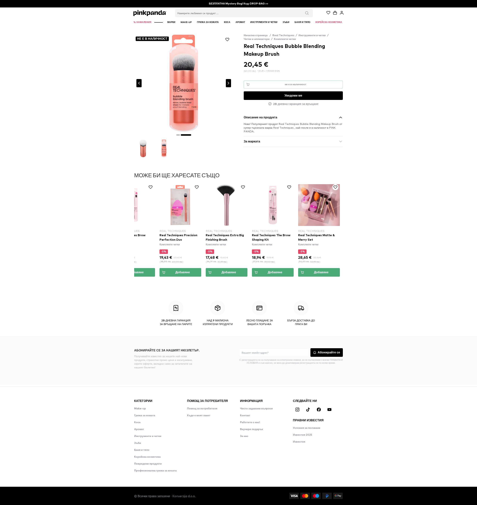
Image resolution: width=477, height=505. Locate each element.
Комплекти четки (285, 39)
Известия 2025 (302, 435)
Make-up (140, 408)
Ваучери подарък (251, 429)
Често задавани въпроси (256, 408)
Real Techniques (283, 35)
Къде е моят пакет (198, 415)
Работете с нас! (250, 422)
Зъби (137, 443)
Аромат (139, 429)
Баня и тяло (141, 450)
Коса (137, 422)
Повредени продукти (148, 463)
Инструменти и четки (312, 35)
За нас (244, 436)
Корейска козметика (147, 457)
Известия (299, 442)
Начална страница (257, 35)
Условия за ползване (306, 428)
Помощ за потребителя (202, 408)
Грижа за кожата (144, 415)
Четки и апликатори (257, 39)
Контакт (245, 415)
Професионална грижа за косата (155, 470)
